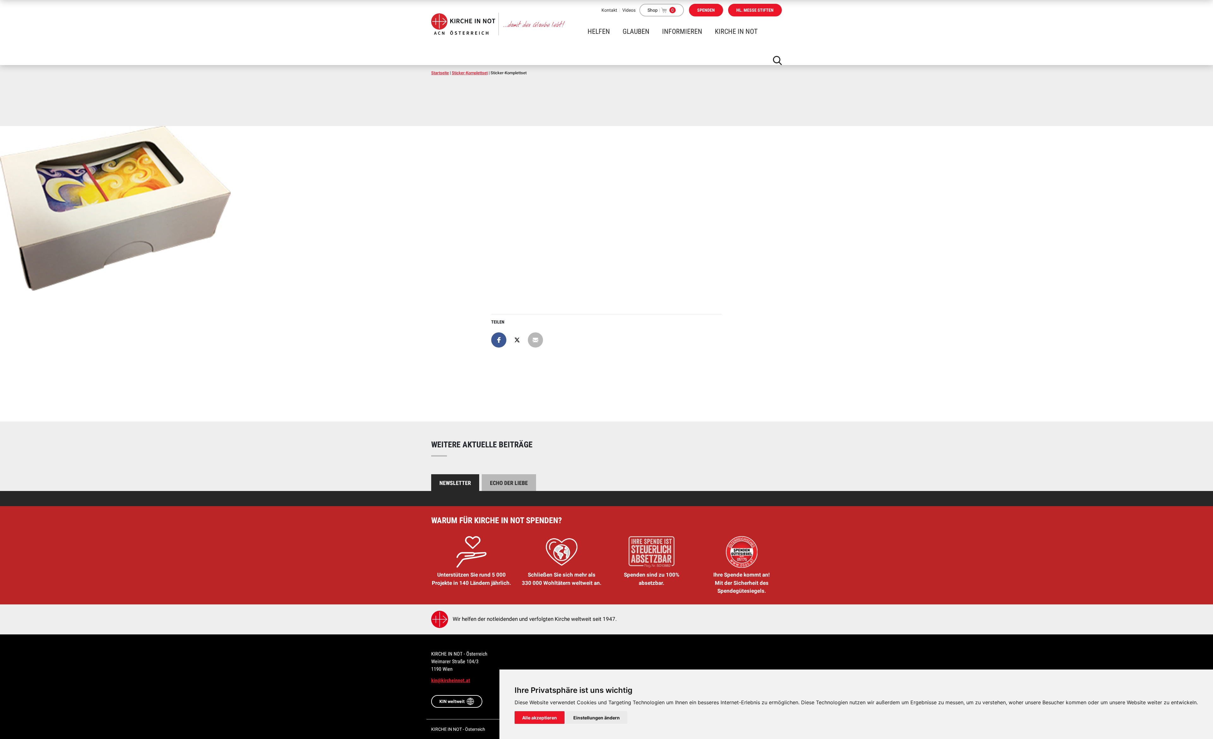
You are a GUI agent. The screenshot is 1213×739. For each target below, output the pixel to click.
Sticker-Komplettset (470, 72)
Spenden (706, 10)
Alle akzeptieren (539, 717)
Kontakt (609, 10)
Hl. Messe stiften (755, 10)
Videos (629, 10)
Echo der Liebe (509, 483)
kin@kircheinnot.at (450, 680)
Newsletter (455, 483)
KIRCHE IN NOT (736, 31)
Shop (653, 10)
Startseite (440, 72)
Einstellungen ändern (596, 717)
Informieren (682, 31)
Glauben (636, 31)
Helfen (599, 31)
